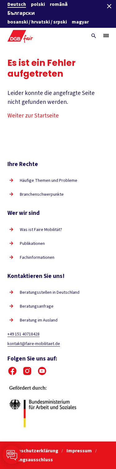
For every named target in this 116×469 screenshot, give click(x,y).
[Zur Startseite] (20, 35)
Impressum (80, 450)
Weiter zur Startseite (33, 116)
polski (38, 4)
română (59, 4)
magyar (80, 22)
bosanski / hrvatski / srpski (37, 22)
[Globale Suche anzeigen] (94, 36)
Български (21, 13)
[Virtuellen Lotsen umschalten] (11, 455)
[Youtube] (42, 371)
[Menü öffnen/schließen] (106, 35)
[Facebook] (12, 371)
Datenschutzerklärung (33, 450)
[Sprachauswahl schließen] (109, 6)
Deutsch (16, 4)
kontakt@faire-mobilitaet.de (33, 344)
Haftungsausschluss (30, 459)
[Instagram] (27, 371)
